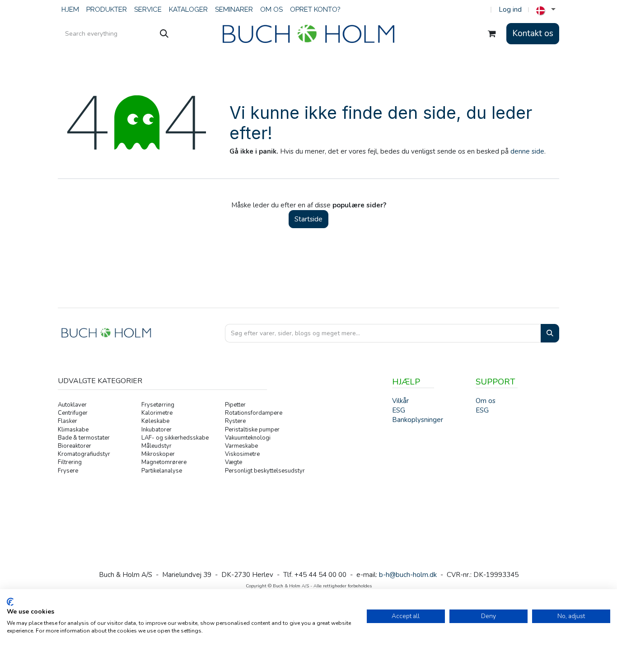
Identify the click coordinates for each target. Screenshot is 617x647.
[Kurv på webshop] (492, 34)
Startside (308, 219)
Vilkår (400, 400)
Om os (485, 400)
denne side (527, 151)
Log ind (510, 9)
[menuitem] (70, 9)
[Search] (550, 333)
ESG (482, 410)
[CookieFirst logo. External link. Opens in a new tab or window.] (10, 602)
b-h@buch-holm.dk (408, 574)
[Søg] (164, 33)
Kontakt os (532, 33)
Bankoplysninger (417, 419)
